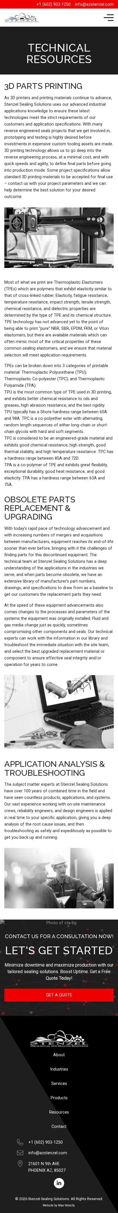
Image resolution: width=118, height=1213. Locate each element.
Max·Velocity (66, 1205)
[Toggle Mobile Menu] (109, 17)
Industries (59, 1069)
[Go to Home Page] (21, 18)
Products (59, 1098)
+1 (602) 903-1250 (45, 1142)
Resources (59, 1112)
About (59, 1055)
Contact (59, 1126)
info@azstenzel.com (47, 1153)
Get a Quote (59, 995)
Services (59, 1083)
